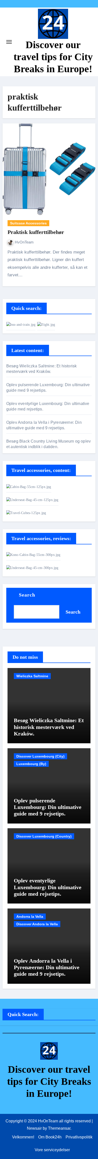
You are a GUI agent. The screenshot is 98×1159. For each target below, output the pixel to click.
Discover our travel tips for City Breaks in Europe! (53, 56)
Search (27, 595)
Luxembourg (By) (31, 764)
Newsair (34, 1128)
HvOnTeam (24, 242)
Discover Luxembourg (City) (40, 756)
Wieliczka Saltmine (32, 676)
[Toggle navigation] (9, 42)
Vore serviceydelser (52, 1150)
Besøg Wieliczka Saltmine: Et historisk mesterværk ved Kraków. (49, 727)
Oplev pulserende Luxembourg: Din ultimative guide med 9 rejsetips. (47, 807)
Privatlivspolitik (79, 1137)
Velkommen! (23, 1137)
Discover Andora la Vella (37, 924)
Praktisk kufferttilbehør (36, 232)
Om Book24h (50, 1137)
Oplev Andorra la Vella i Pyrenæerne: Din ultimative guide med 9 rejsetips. (46, 967)
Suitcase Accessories (28, 223)
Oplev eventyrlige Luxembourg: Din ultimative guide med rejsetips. (47, 887)
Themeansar (59, 1128)
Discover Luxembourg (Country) (44, 836)
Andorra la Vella (29, 917)
